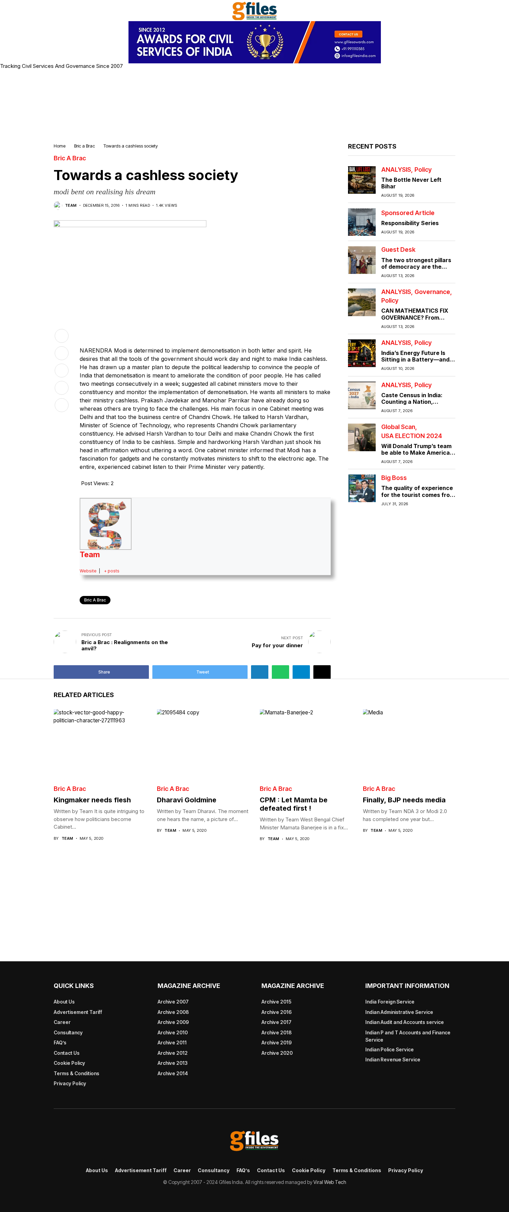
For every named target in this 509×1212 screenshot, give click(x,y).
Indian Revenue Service (392, 1059)
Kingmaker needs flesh (92, 800)
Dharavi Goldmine (186, 800)
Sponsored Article (408, 213)
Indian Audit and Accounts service (404, 1022)
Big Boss (394, 477)
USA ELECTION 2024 (411, 436)
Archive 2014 (173, 1073)
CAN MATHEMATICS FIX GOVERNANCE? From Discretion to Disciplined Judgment (415, 320)
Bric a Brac (84, 146)
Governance (432, 291)
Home (59, 146)
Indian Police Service (389, 1049)
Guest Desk (398, 249)
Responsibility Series (410, 223)
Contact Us (67, 1053)
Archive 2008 (173, 1012)
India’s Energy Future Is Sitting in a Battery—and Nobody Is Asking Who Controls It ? (415, 362)
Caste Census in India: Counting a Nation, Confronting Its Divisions (415, 402)
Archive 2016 (276, 1012)
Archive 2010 (173, 1032)
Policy (423, 169)
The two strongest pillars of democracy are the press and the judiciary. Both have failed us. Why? (417, 269)
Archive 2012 (173, 1053)
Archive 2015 (276, 1002)
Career (62, 1022)
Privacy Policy (70, 1083)
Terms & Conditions (76, 1073)
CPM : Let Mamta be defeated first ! (294, 804)
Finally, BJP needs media (404, 800)
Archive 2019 (276, 1042)
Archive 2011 (172, 1042)
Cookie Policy (69, 1063)
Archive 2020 (277, 1053)
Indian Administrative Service (399, 1012)
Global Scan (398, 427)
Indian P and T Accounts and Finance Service (407, 1036)
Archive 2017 (276, 1022)
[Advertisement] (254, 105)
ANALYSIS (396, 169)
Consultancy (68, 1032)
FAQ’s (60, 1042)
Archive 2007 (173, 1002)
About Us (64, 1002)
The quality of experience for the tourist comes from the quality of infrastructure (418, 497)
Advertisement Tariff (78, 1012)
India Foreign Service (389, 1002)
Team (71, 205)
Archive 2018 (276, 1032)
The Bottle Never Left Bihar (411, 183)
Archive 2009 (173, 1022)
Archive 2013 (173, 1063)
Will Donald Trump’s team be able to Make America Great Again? (416, 453)
